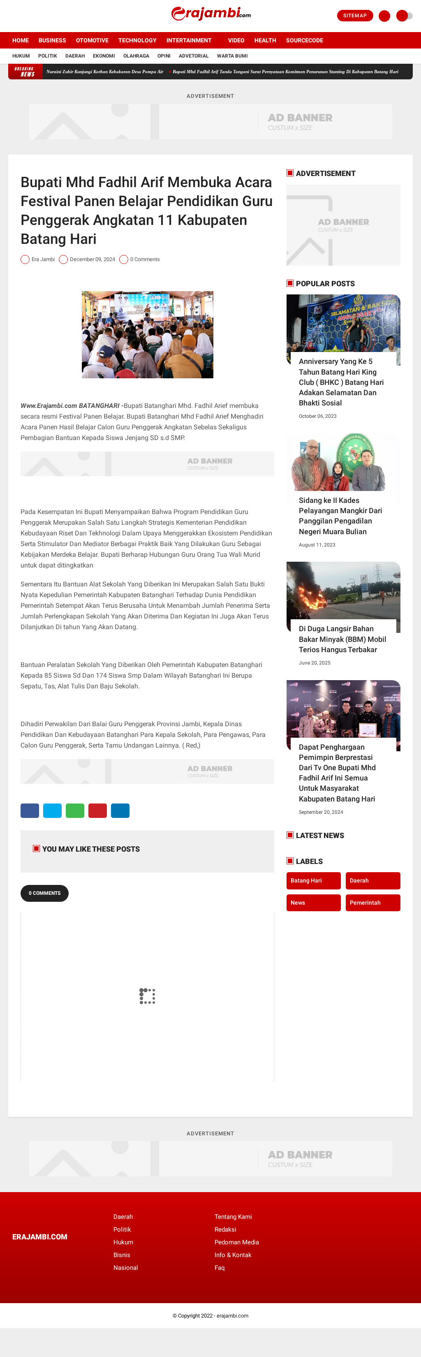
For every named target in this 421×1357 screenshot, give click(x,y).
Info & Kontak (233, 1255)
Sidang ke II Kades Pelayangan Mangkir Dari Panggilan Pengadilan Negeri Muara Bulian (340, 516)
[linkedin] (120, 811)
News (298, 902)
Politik (47, 56)
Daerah (75, 56)
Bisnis (121, 1255)
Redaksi (225, 1229)
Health (265, 40)
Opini (164, 56)
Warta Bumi (232, 56)
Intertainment (189, 40)
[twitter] (21, 16)
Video (236, 40)
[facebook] (10, 16)
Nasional (125, 1267)
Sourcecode (304, 40)
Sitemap (355, 16)
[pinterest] (97, 811)
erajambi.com (232, 1316)
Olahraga (136, 56)
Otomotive (92, 40)
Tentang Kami (233, 1216)
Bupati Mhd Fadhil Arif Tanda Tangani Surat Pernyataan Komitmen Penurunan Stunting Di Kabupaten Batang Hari (264, 71)
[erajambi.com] (210, 27)
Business (52, 40)
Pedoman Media (237, 1242)
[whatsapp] (75, 811)
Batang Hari (306, 880)
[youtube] (44, 16)
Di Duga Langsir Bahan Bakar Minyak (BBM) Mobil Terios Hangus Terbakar (342, 638)
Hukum (21, 56)
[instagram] (32, 16)
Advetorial (194, 56)
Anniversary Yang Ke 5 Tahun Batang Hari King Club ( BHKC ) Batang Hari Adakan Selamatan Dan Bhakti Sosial (341, 382)
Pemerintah (365, 902)
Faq (220, 1267)
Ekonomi (104, 56)
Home (20, 40)
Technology (137, 40)
